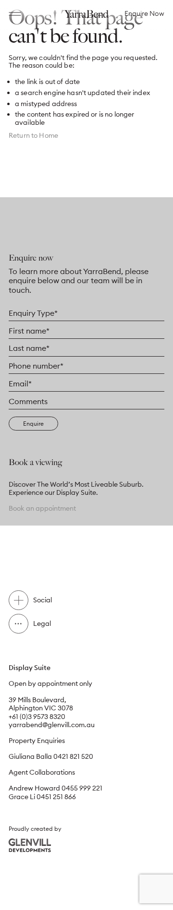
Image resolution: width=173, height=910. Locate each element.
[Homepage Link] (86, 14)
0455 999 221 (82, 788)
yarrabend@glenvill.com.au (52, 724)
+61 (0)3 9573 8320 (37, 716)
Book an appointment (42, 508)
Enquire (33, 423)
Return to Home (33, 135)
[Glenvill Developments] (30, 845)
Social (42, 600)
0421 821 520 (73, 756)
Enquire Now (144, 13)
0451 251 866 (56, 796)
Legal (42, 623)
